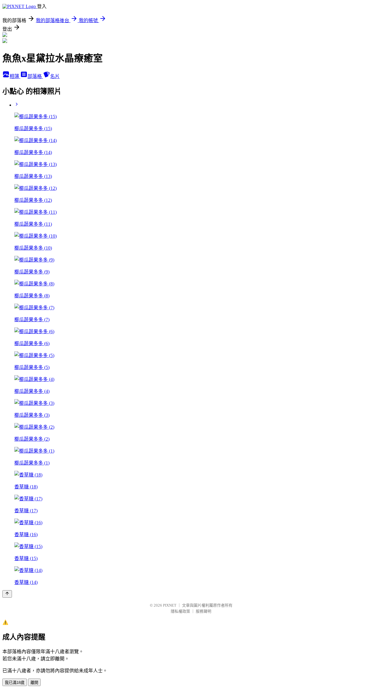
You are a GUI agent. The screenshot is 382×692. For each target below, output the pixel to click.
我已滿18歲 (14, 682)
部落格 (35, 76)
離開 (34, 682)
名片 (55, 76)
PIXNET (169, 605)
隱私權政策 (180, 611)
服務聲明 (203, 611)
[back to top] (7, 594)
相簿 (15, 76)
